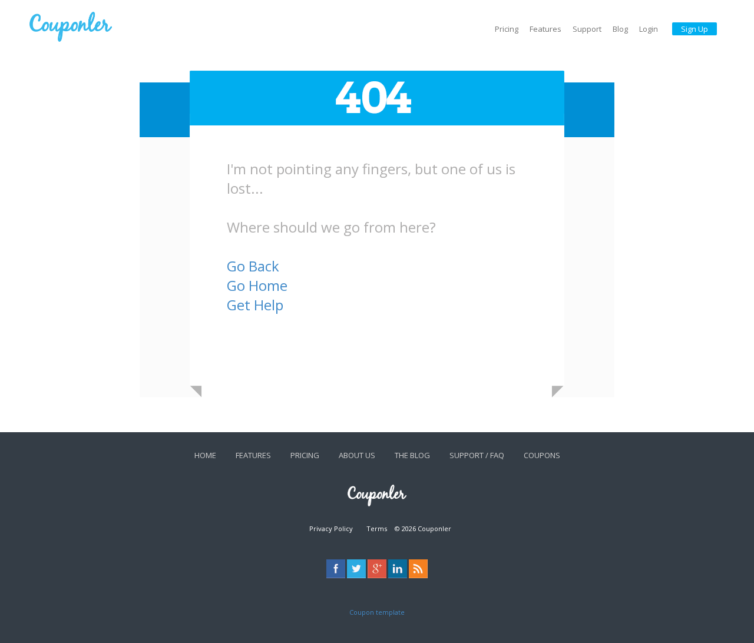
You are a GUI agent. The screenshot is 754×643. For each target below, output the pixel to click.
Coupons (542, 455)
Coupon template (377, 612)
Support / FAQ (476, 455)
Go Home (257, 285)
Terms (376, 528)
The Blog (412, 455)
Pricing (506, 29)
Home (205, 455)
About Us (357, 455)
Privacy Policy (331, 528)
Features (545, 29)
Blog (620, 29)
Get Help (255, 304)
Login (648, 29)
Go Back (253, 266)
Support (587, 29)
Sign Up (694, 29)
